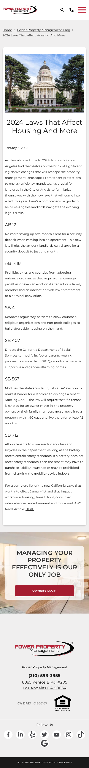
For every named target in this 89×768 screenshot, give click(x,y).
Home (7, 30)
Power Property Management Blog (43, 30)
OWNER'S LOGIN (53, 590)
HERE (29, 509)
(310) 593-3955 (44, 675)
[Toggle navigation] (82, 9)
